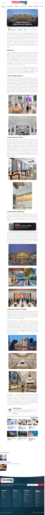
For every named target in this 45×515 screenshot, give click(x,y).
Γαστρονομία (26, 492)
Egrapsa (36, 505)
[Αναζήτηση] (2, 3)
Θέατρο (14, 494)
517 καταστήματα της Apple (28, 71)
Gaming (14, 497)
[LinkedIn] (40, 3)
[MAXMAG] (19, 2)
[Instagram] (38, 3)
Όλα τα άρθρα (15, 413)
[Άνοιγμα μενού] (4, 3)
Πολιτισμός (3, 492)
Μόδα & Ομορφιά (26, 494)
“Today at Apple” (15, 59)
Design (25, 497)
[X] (36, 3)
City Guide (36, 503)
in (34, 29)
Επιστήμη (36, 493)
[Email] (43, 3)
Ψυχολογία (25, 499)
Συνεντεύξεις (3, 497)
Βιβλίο (3, 494)
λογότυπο (34, 60)
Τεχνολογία (37, 495)
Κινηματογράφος (15, 492)
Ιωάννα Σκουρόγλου (17, 408)
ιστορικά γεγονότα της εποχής (18, 145)
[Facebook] (34, 3)
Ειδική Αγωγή (37, 498)
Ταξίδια (36, 500)
